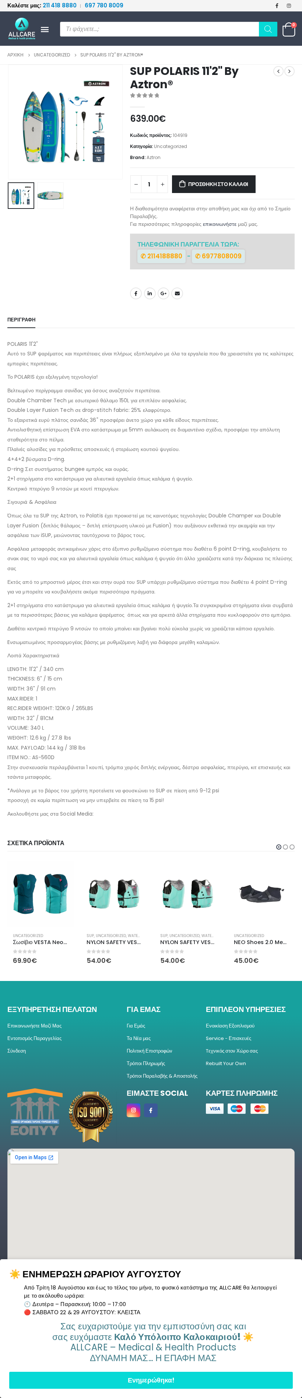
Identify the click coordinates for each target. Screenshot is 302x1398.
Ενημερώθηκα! (151, 1380)
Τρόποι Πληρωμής (146, 1063)
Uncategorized (170, 146)
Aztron (154, 157)
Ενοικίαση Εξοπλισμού (230, 1025)
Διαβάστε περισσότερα (282, 872)
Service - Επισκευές (228, 1038)
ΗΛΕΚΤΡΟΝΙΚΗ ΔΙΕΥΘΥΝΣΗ (177, 293)
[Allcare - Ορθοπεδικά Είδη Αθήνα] (18, 28)
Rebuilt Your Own (226, 1063)
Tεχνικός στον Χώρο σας (232, 1050)
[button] (16, 122)
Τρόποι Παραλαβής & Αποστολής (162, 1076)
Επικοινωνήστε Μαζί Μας (34, 1025)
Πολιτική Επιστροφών (149, 1050)
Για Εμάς (136, 1025)
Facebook (136, 293)
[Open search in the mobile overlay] (168, 29)
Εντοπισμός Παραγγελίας (34, 1038)
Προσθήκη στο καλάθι (218, 184)
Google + (163, 293)
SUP (16, 936)
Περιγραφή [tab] (21, 319)
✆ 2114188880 (161, 256)
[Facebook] (277, 5)
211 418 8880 (42, 5)
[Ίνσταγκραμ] (289, 5)
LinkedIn (150, 293)
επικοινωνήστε (219, 224)
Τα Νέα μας (139, 1038)
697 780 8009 (104, 5)
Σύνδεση (16, 1050)
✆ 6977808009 (218, 256)
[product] (40, 894)
